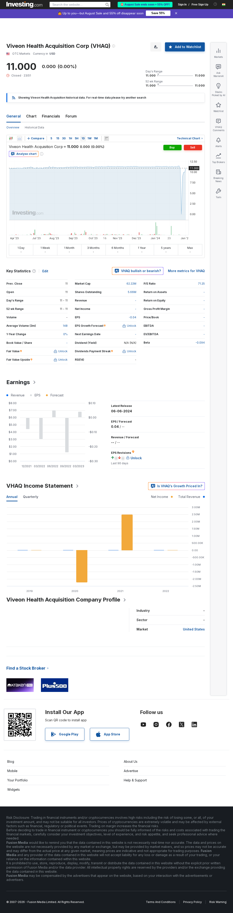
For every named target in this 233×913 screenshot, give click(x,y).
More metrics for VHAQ (186, 271)
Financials (51, 116)
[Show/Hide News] (106, 138)
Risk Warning (217, 902)
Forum (71, 116)
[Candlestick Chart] (10, 138)
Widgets (13, 789)
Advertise (131, 771)
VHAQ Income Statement (39, 485)
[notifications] (215, 4)
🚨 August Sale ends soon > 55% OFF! (145, 4)
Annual (12, 497)
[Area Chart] (19, 138)
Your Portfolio (17, 780)
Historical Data (34, 127)
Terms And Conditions (161, 902)
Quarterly (30, 497)
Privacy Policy (192, 902)
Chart (31, 116)
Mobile (12, 771)
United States (194, 629)
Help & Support (135, 780)
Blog (10, 761)
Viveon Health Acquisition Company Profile (63, 599)
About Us (130, 761)
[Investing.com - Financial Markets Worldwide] (24, 4)
